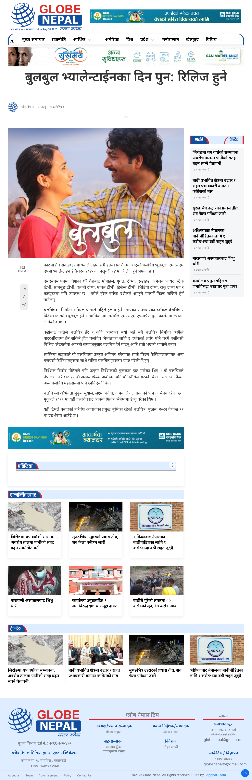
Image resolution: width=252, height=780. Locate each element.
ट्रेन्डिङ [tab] (234, 139)
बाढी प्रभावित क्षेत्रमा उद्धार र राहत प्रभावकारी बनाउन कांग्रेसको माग (214, 186)
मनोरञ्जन (170, 40)
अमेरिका (112, 40)
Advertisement (48, 775)
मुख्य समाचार (33, 40)
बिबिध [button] (211, 40)
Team (29, 775)
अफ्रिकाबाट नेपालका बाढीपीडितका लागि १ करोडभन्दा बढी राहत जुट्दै (153, 543)
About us (14, 775)
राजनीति (59, 40)
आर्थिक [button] (79, 40)
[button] (245, 773)
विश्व (129, 40)
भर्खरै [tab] (199, 139)
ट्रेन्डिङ (15, 629)
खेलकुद (192, 40)
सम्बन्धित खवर (23, 495)
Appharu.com (216, 775)
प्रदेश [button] (144, 40)
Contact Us (84, 775)
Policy (67, 775)
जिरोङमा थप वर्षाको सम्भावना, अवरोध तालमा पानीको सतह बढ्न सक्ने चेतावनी (34, 543)
